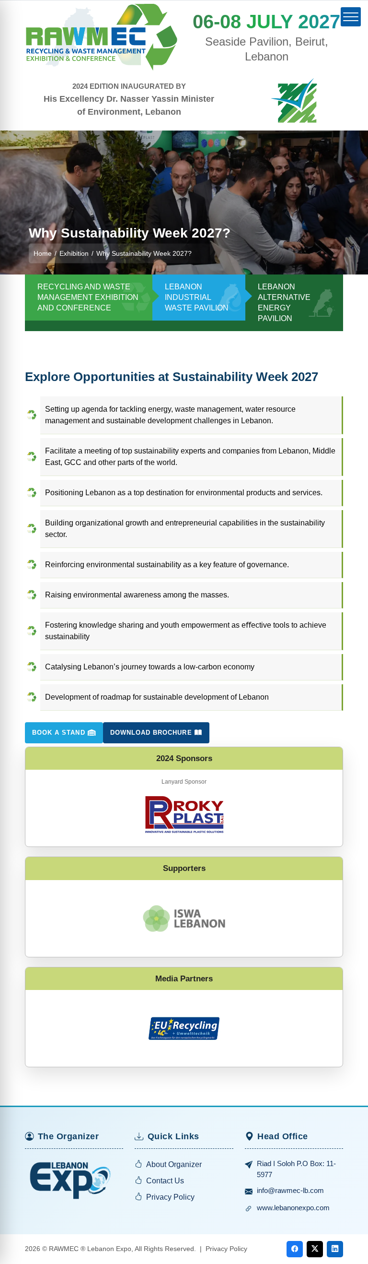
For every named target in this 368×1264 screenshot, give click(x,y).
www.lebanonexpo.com (293, 1208)
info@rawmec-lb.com (290, 1190)
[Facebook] (295, 1249)
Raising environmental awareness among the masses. (137, 595)
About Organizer (174, 1164)
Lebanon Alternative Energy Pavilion (284, 302)
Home (43, 253)
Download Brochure (152, 732)
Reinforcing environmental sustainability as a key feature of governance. (167, 564)
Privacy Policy (170, 1197)
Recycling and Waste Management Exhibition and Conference (87, 297)
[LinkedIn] (335, 1249)
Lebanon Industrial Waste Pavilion (197, 297)
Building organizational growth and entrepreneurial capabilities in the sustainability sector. (185, 528)
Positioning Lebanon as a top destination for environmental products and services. (183, 493)
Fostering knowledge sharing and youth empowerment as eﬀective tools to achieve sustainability (185, 631)
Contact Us (165, 1181)
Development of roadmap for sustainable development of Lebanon (157, 697)
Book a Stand (60, 732)
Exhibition (74, 253)
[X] (315, 1249)
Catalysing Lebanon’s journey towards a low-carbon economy (149, 667)
